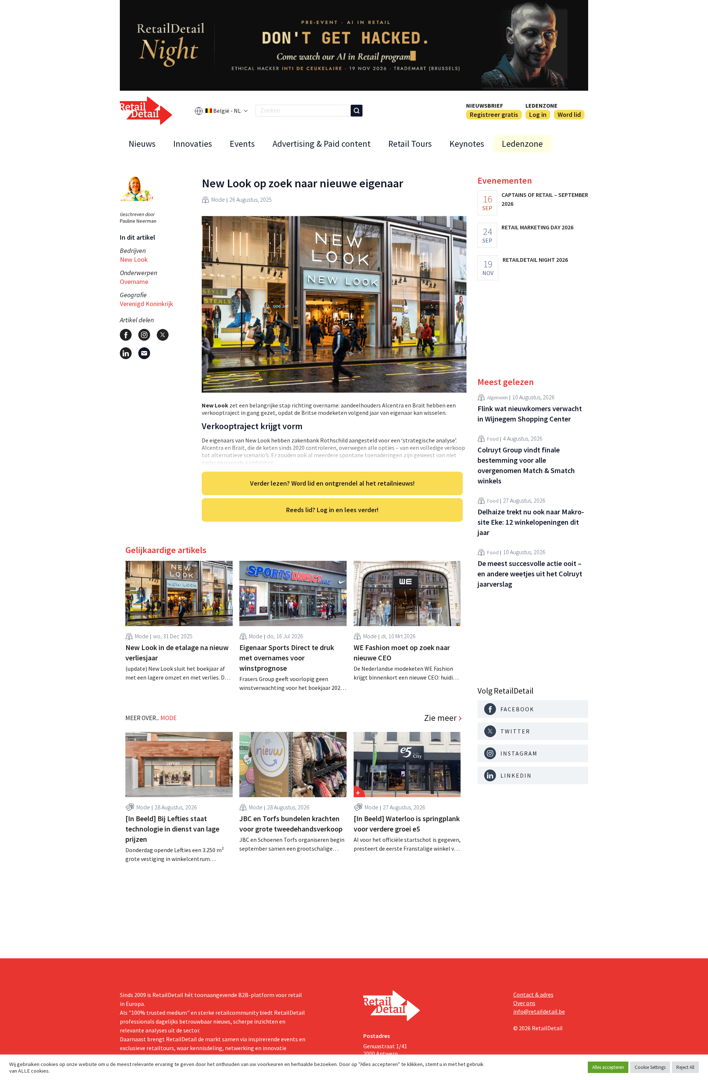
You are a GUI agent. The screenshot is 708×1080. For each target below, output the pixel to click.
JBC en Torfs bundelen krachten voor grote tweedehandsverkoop (291, 823)
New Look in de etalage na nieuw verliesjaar (177, 652)
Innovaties (192, 143)
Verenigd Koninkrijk (146, 303)
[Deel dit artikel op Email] (144, 353)
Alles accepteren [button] (608, 1067)
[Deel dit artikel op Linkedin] (126, 353)
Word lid (569, 114)
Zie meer (440, 718)
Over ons (524, 1003)
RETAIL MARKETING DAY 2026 (537, 227)
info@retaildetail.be (539, 1011)
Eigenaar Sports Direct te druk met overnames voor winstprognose (286, 658)
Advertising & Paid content (322, 143)
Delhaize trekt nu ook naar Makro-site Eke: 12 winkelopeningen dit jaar (531, 522)
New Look (134, 259)
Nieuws (142, 143)
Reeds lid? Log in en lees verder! (332, 510)
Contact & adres (533, 994)
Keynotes (467, 143)
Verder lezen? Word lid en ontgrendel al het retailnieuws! (332, 483)
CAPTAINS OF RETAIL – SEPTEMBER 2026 (545, 199)
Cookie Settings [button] (650, 1067)
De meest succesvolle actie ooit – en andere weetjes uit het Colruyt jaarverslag (530, 573)
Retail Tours (410, 143)
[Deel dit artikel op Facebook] (126, 335)
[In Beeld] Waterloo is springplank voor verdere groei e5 (407, 823)
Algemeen (497, 397)
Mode (218, 199)
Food (493, 438)
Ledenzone (541, 105)
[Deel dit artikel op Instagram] (144, 335)
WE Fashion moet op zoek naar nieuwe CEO (402, 652)
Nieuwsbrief (484, 105)
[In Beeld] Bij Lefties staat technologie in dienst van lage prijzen (172, 829)
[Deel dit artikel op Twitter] (163, 335)
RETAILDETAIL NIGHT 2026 (535, 259)
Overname (134, 281)
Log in (537, 114)
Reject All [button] (685, 1067)
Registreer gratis (494, 114)
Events (242, 143)
